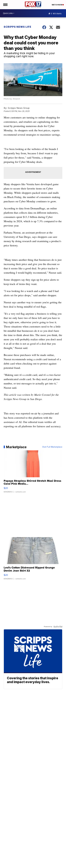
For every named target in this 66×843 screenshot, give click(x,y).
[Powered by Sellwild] (57, 627)
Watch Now (57, 5)
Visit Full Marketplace (52, 447)
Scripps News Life (17, 26)
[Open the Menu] (5, 4)
